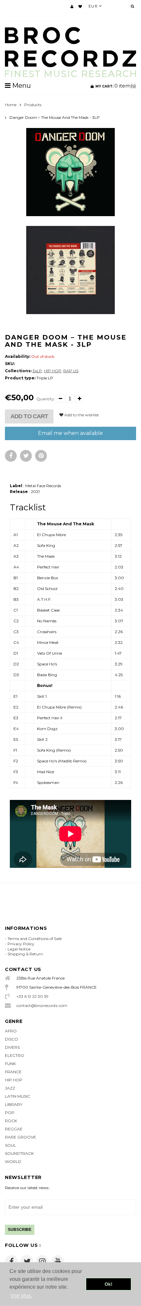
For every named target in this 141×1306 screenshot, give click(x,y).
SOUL (10, 1145)
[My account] (71, 6)
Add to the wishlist (81, 414)
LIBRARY (13, 1104)
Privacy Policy (21, 943)
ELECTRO (14, 1055)
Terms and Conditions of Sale (35, 938)
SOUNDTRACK (19, 1153)
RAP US (70, 370)
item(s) (115, 86)
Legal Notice (19, 949)
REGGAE (14, 1128)
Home (10, 104)
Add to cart (29, 416)
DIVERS (12, 1047)
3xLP (37, 370)
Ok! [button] (108, 1284)
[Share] (11, 456)
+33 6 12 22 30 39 (32, 996)
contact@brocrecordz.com (41, 1005)
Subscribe (19, 1229)
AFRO (11, 1030)
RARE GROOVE (20, 1137)
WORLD (13, 1161)
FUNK (10, 1063)
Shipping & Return (25, 953)
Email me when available (70, 433)
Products (32, 104)
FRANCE (13, 1071)
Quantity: (45, 398)
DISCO (11, 1039)
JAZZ (10, 1088)
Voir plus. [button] (21, 1295)
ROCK (11, 1120)
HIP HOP (52, 370)
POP (9, 1112)
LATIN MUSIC (17, 1096)
